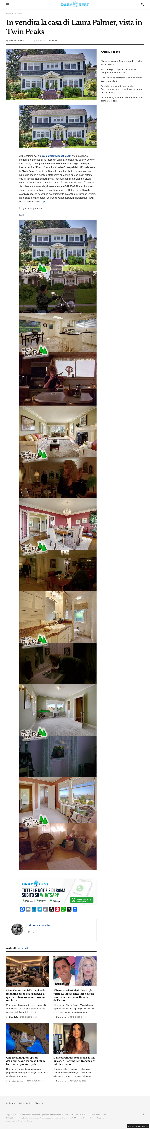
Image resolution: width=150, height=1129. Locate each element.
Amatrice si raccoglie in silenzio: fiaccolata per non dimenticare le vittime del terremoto (121, 89)
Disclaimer (40, 1103)
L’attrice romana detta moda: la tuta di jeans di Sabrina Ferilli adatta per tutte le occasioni (74, 1061)
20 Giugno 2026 (29, 1017)
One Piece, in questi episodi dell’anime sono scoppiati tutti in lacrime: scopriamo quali (25, 1061)
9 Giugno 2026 (79, 1081)
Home (8, 13)
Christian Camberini (17, 1081)
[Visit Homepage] (75, 4)
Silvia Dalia (13, 1017)
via (21, 215)
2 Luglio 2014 (36, 40)
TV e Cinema (19, 13)
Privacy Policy (25, 1103)
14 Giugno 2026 (36, 1081)
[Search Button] (142, 4)
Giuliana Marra (62, 1017)
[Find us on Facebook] (143, 1115)
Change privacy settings (138, 1126)
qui (44, 201)
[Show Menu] (7, 4)
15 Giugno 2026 (79, 1017)
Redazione (11, 1103)
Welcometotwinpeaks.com (56, 156)
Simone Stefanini (16, 40)
